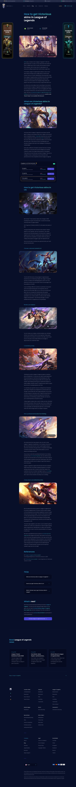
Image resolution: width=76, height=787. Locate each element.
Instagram (54, 745)
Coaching (40, 699)
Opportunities (27, 747)
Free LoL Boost (55, 704)
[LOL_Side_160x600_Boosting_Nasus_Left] (7, 58)
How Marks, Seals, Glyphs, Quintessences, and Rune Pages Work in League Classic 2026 (38, 655)
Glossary (46, 6)
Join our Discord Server (39, 612)
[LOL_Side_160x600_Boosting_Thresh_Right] (68, 58)
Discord (54, 750)
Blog (33, 6)
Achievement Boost (28, 727)
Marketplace (40, 717)
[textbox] (30, 765)
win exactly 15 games (35, 455)
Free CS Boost (27, 696)
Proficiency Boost (27, 724)
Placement (26, 694)
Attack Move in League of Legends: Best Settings (57, 655)
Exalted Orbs (40, 724)
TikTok (53, 743)
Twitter (53, 752)
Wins (39, 696)
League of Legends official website (33, 555)
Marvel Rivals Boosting (28, 717)
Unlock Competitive (28, 722)
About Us (28, 6)
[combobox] (30, 765)
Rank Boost (40, 691)
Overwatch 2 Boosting (57, 709)
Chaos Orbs (40, 720)
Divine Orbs (40, 722)
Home (24, 6)
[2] (29, 218)
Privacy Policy (41, 745)
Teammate (40, 701)
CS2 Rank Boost (27, 691)
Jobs (36, 6)
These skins (38, 136)
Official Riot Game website (32, 559)
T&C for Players (41, 743)
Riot (43, 138)
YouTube (54, 740)
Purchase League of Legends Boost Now (37, 618)
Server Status (27, 699)
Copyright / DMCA (42, 747)
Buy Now (50, 168)
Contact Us (41, 6)
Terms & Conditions (42, 740)
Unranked (49, 471)
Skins (25, 62)
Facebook (54, 747)
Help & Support (27, 752)
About (25, 740)
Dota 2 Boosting (41, 709)
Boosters (26, 750)
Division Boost (55, 691)
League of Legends (16, 675)
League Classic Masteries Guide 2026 (17, 655)
